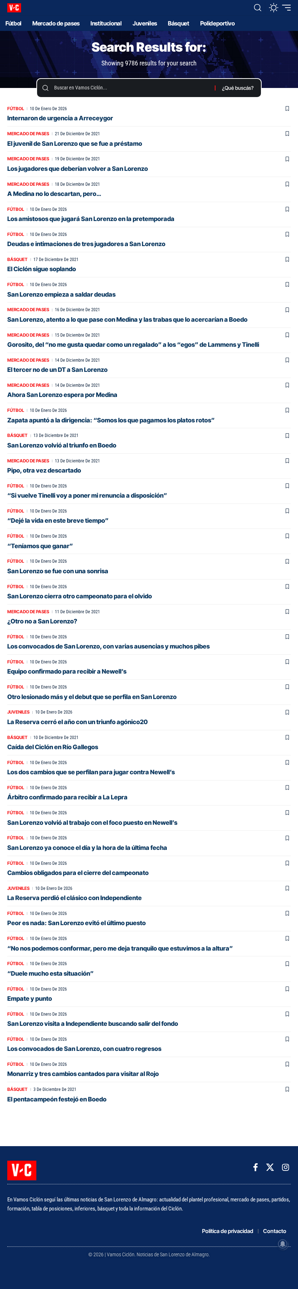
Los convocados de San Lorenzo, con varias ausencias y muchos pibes (108, 646)
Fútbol (15, 108)
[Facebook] (255, 1167)
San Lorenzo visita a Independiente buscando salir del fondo (92, 1023)
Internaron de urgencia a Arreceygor (60, 118)
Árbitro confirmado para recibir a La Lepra (67, 797)
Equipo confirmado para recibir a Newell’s (66, 671)
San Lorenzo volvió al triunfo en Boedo (61, 445)
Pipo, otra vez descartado (44, 470)
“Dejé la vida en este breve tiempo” (58, 520)
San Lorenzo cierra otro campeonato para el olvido (79, 596)
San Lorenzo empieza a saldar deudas (61, 294)
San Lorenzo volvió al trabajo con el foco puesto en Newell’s (92, 822)
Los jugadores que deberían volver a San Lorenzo (77, 168)
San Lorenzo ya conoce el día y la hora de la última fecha (87, 847)
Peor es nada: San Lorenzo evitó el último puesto (76, 923)
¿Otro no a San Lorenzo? (42, 621)
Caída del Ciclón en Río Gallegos (52, 747)
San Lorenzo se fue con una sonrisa (57, 571)
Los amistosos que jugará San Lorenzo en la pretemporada (90, 218)
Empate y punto (29, 998)
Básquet (17, 259)
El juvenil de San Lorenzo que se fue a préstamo (74, 143)
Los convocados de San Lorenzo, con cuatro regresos (84, 1048)
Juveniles (18, 712)
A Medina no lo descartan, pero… (54, 193)
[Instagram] (285, 1167)
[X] (270, 1167)
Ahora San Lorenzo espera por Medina (62, 394)
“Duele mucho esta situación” (50, 973)
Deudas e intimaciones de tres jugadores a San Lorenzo (86, 244)
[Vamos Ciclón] (14, 7)
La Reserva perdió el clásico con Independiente (74, 898)
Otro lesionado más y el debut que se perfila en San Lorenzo (92, 696)
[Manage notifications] (283, 1244)
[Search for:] (132, 88)
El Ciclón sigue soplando (41, 269)
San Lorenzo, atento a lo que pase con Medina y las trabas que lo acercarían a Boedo (127, 319)
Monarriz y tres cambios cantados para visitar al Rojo (83, 1073)
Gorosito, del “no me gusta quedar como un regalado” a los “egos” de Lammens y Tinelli (133, 344)
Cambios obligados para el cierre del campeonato (78, 872)
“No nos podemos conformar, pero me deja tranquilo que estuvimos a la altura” (120, 948)
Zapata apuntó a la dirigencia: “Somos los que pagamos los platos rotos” (111, 420)
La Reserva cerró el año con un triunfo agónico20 (77, 722)
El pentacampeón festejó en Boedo (56, 1099)
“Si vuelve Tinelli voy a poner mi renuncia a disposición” (87, 495)
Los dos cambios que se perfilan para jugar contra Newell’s (91, 772)
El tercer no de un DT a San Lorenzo (57, 369)
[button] (257, 7)
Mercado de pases (28, 133)
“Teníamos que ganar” (40, 546)
